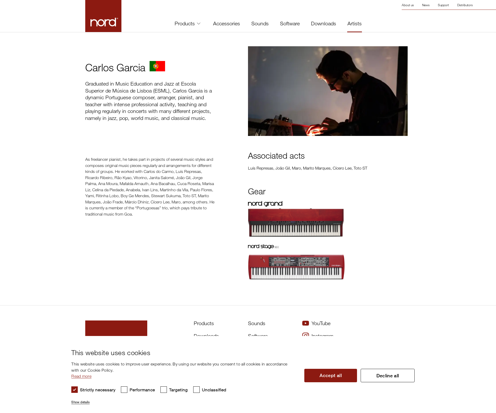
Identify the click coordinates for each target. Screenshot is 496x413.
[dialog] (244, 374)
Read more (81, 376)
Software (290, 23)
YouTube (321, 323)
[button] (183, 400)
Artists (354, 23)
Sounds (260, 23)
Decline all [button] (387, 375)
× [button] (482, 341)
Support (443, 5)
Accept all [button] (331, 375)
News (426, 5)
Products (185, 23)
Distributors (465, 5)
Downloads (323, 23)
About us (408, 5)
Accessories (226, 23)
